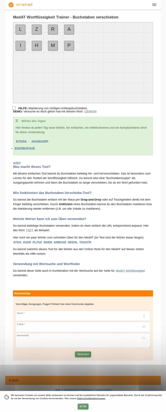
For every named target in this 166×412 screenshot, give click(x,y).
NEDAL (73, 242)
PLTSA (37, 242)
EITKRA (21, 141)
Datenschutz (103, 390)
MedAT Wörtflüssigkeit (130, 270)
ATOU (17, 242)
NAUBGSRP (40, 141)
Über (57, 390)
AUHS (27, 242)
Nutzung (86, 390)
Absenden (83, 354)
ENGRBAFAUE (25, 148)
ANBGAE (60, 242)
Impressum (71, 390)
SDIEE (47, 242)
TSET (29, 230)
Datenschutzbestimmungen (91, 398)
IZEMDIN (90, 111)
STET (17, 163)
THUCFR (85, 242)
